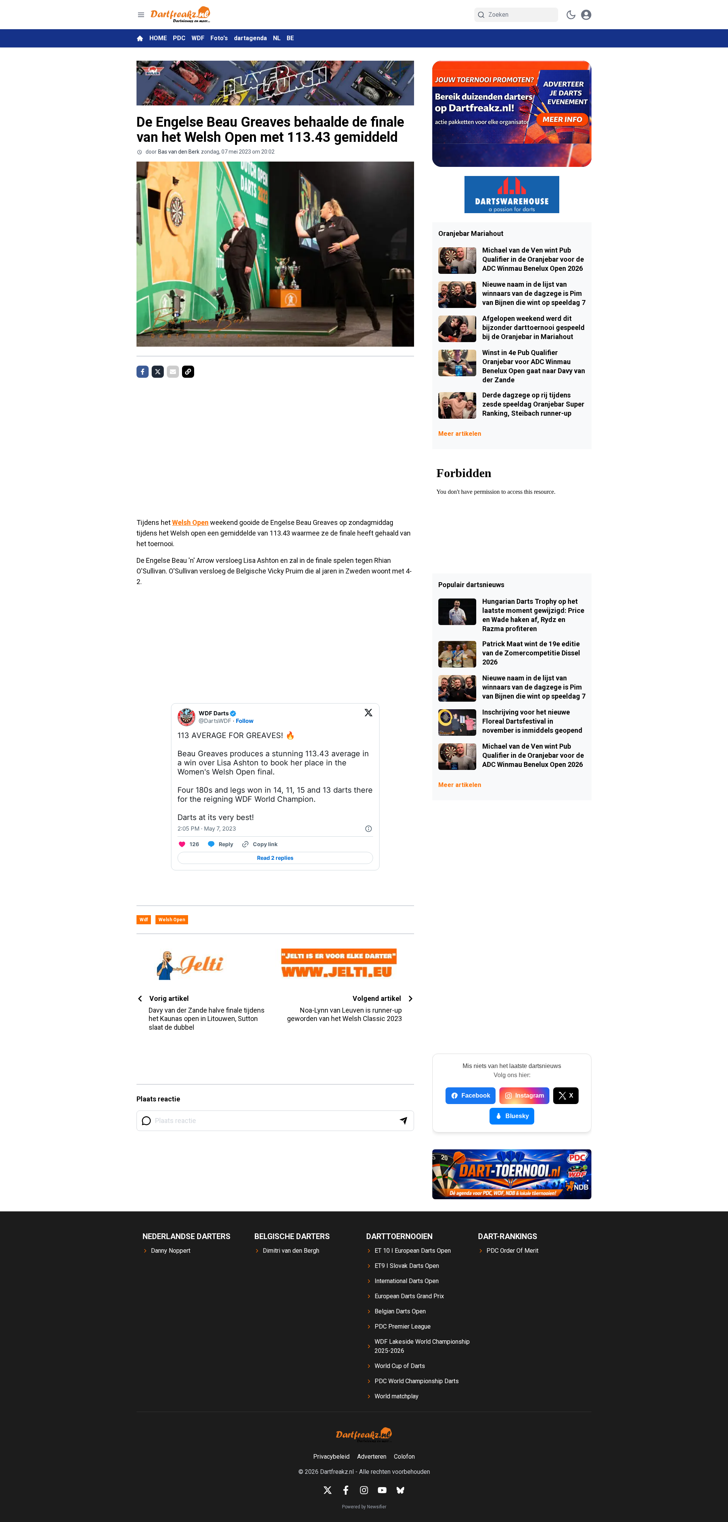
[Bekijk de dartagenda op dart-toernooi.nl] (512, 1174)
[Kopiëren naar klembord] (188, 372)
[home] (139, 38)
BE (290, 38)
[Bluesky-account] (400, 1490)
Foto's (219, 38)
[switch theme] (571, 14)
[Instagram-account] (364, 1490)
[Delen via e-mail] (173, 372)
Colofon (404, 1456)
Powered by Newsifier (364, 1506)
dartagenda (250, 38)
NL (277, 38)
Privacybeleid (331, 1456)
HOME (158, 38)
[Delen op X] (158, 372)
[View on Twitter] (368, 717)
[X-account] (327, 1490)
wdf (144, 919)
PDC (179, 38)
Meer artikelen (459, 433)
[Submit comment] (403, 1121)
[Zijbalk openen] (141, 14)
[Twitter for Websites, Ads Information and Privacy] (368, 829)
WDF (197, 38)
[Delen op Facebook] (142, 372)
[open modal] (586, 14)
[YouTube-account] (382, 1490)
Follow (245, 720)
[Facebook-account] (345, 1490)
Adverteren (371, 1456)
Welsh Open (190, 522)
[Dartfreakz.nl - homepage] (180, 14)
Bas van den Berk (178, 152)
